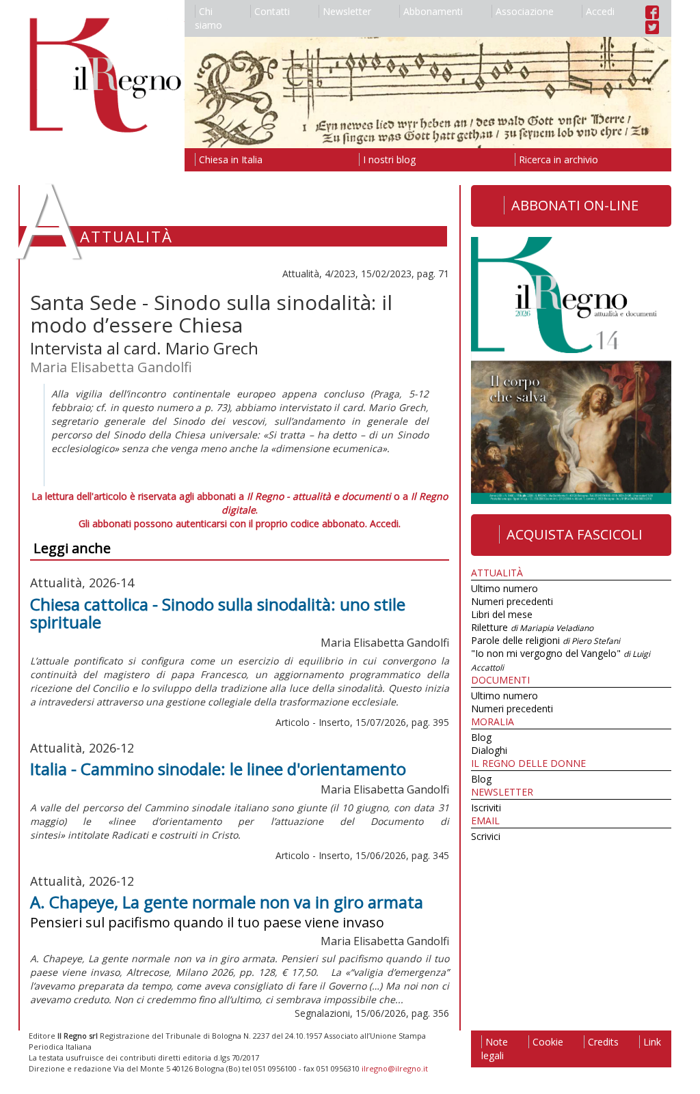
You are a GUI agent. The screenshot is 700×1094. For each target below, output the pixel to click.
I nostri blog (389, 159)
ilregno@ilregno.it (395, 1068)
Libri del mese (502, 614)
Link (652, 1041)
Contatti (272, 11)
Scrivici (485, 836)
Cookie (548, 1041)
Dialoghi (489, 750)
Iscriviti (486, 807)
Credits (603, 1041)
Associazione (525, 11)
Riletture (532, 627)
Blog (481, 737)
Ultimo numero (504, 588)
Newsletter (347, 11)
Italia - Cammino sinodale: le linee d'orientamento (218, 768)
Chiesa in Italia (230, 159)
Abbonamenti (433, 11)
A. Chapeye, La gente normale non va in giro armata (226, 901)
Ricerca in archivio (558, 159)
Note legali (494, 1048)
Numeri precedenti (512, 601)
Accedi (600, 11)
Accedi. (385, 523)
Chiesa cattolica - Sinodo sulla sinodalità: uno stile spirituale (217, 613)
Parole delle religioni (545, 640)
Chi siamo (208, 18)
